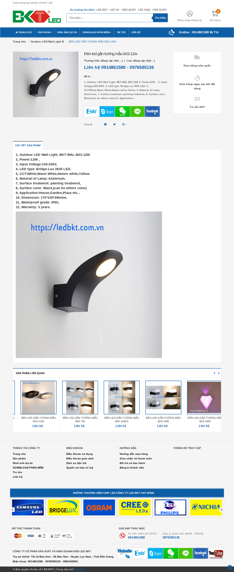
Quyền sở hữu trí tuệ (79, 467)
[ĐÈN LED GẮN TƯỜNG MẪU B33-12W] (33, 397)
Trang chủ (25, 32)
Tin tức (121, 32)
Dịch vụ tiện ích (76, 463)
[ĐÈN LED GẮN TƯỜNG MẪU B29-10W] (158, 397)
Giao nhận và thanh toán (136, 458)
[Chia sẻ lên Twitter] (115, 124)
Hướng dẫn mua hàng (134, 453)
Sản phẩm (44, 32)
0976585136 (142, 67)
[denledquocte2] (37, 16)
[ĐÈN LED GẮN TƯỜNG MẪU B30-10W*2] (117, 397)
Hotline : (198, 32)
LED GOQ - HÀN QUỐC (152, 9)
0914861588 (113, 67)
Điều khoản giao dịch (80, 458)
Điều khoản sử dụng (79, 453)
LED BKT (102, 9)
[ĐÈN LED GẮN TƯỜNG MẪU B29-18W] (200, 397)
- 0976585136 (52, 561)
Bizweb (79, 569)
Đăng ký (197, 20)
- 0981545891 (69, 561)
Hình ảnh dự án (67, 32)
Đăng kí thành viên (132, 467)
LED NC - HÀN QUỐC (123, 9)
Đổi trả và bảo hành (132, 463)
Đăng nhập (184, 20)
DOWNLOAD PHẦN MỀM (96, 32)
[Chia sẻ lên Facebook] (106, 124)
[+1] (124, 124)
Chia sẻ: (88, 124)
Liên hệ (135, 32)
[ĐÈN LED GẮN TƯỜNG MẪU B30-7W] (75, 397)
